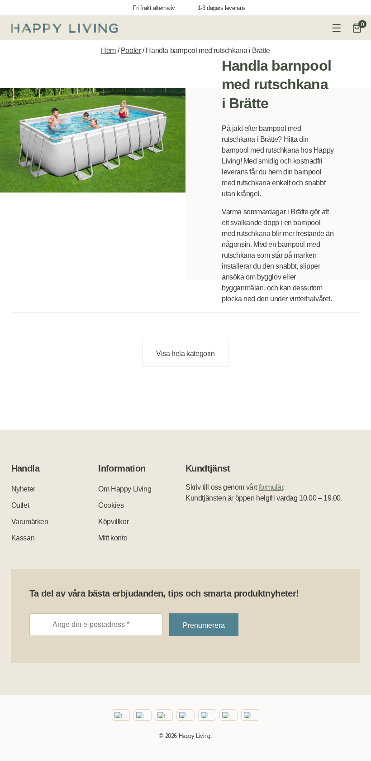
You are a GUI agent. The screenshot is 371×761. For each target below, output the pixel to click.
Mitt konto (112, 538)
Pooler (131, 50)
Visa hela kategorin (185, 353)
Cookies (111, 505)
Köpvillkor (113, 521)
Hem (108, 50)
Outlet (20, 505)
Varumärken (29, 521)
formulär (271, 487)
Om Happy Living (124, 489)
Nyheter (23, 489)
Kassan (23, 538)
